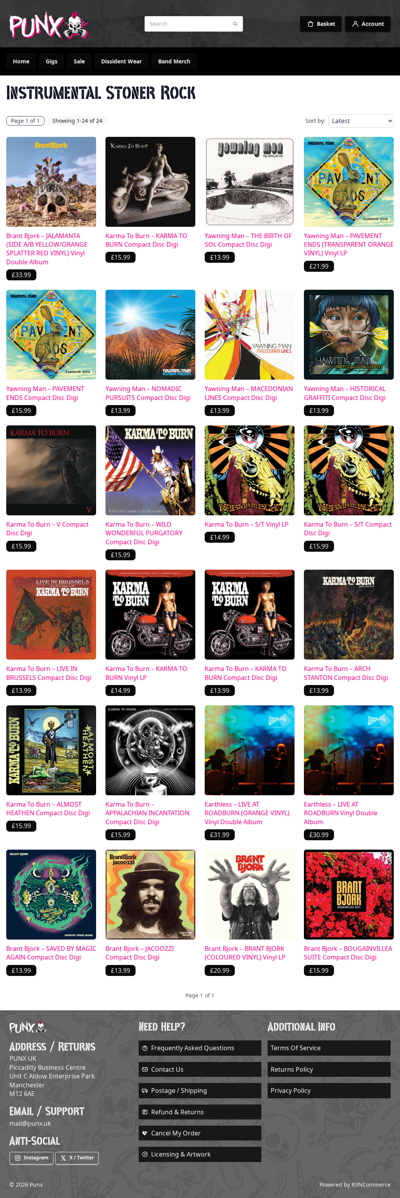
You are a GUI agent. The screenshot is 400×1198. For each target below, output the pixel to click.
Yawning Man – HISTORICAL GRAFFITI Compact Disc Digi (345, 393)
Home (21, 61)
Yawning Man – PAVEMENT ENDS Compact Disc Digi (45, 393)
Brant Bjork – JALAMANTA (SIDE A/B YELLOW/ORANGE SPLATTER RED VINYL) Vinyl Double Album (47, 248)
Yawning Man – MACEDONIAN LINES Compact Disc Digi (249, 393)
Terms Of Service (296, 1048)
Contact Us (167, 1069)
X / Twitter (82, 1157)
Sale (79, 61)
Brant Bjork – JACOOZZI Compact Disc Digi (139, 952)
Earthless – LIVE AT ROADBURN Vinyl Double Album (340, 813)
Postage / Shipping (179, 1090)
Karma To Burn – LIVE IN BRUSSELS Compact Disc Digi (48, 672)
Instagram (36, 1157)
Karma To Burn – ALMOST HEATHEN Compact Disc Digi (48, 808)
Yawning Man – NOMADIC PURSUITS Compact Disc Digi (148, 393)
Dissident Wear (121, 61)
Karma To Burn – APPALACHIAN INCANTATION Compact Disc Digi (147, 813)
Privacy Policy (291, 1090)
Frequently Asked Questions (192, 1048)
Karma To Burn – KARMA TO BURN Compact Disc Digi (146, 240)
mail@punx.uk (30, 1123)
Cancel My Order (176, 1133)
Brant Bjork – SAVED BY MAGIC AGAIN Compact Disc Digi (51, 952)
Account (373, 23)
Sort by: (315, 120)
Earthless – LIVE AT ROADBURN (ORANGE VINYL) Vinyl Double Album (247, 813)
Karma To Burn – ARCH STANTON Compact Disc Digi (346, 672)
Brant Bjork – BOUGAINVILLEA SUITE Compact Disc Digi (348, 952)
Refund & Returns (177, 1112)
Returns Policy (292, 1069)
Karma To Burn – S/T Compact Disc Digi (348, 528)
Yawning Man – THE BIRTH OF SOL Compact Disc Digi (248, 240)
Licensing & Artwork (181, 1154)
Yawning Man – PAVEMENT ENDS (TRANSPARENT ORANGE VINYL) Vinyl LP (349, 244)
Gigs (51, 61)
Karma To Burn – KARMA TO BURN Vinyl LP (146, 672)
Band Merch (174, 61)
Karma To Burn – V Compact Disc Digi (47, 528)
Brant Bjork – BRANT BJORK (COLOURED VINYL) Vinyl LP (245, 952)
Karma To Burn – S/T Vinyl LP (247, 524)
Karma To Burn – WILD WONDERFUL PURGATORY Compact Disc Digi (143, 533)
